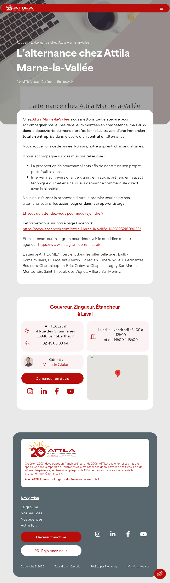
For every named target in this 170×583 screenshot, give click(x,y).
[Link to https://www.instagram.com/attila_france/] (30, 391)
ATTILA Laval (30, 81)
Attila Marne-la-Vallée (50, 119)
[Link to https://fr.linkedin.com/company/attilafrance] (44, 391)
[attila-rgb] (53, 440)
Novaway (111, 566)
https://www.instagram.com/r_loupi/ (69, 244)
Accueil (22, 42)
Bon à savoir (65, 81)
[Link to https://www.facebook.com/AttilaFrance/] (128, 534)
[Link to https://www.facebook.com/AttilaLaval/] (57, 391)
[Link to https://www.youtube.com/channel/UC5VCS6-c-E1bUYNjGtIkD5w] (70, 391)
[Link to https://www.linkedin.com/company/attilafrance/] (113, 534)
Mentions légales (138, 566)
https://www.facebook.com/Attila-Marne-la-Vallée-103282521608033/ (82, 228)
